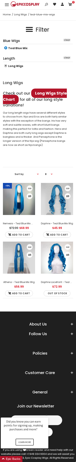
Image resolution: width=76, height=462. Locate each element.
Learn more (24, 442)
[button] (29, 459)
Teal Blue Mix (17, 48)
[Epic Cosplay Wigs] (25, 4)
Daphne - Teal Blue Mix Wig (57, 223)
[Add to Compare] (29, 196)
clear (67, 40)
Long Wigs (15, 66)
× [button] (46, 415)
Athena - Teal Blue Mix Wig (19, 282)
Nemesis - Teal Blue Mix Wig (19, 223)
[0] (70, 5)
